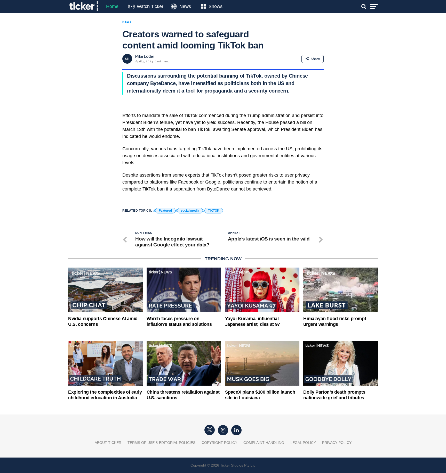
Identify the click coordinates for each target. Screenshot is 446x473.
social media (190, 210)
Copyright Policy (219, 443)
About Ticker (108, 443)
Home (112, 6)
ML (127, 59)
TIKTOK (213, 210)
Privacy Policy (337, 443)
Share (315, 59)
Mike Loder (144, 56)
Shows (215, 6)
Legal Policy (303, 443)
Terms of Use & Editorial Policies (161, 443)
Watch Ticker (150, 6)
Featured (165, 210)
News (185, 6)
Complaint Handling (263, 443)
